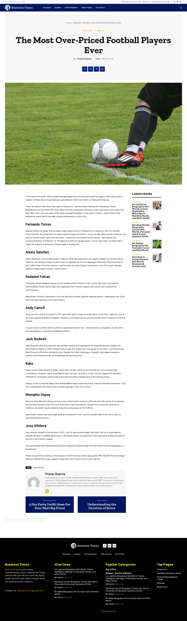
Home (68, 23)
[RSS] (180, 1)
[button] (181, 7)
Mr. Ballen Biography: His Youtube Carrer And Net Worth (140, 247)
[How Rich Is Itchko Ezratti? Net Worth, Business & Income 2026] (157, 257)
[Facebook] (174, 1)
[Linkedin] (177, 1)
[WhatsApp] (102, 69)
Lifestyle (77, 23)
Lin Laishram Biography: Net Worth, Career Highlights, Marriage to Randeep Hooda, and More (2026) (141, 211)
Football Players (38, 467)
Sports (100, 31)
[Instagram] (47, 491)
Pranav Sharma (84, 59)
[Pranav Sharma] (35, 482)
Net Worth (136, 201)
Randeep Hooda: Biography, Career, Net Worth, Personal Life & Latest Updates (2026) (141, 230)
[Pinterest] (96, 69)
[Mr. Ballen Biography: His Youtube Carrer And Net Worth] (157, 244)
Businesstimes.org (109, 611)
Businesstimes (12, 569)
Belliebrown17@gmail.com (31, 590)
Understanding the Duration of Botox (101, 506)
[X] (90, 69)
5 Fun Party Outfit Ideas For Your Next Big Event (49, 506)
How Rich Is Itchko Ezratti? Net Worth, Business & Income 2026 (140, 262)
